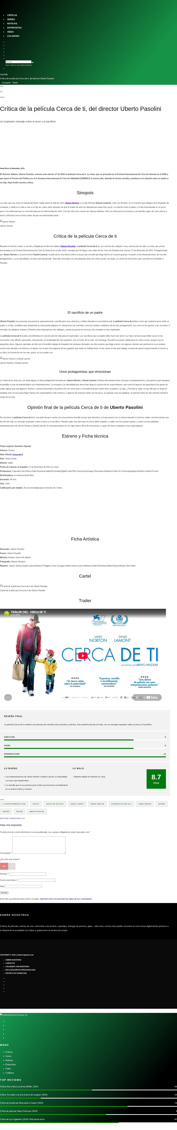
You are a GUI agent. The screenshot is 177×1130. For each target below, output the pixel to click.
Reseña (6, 811)
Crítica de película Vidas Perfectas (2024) (18, 1111)
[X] (8, 45)
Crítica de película (55, 804)
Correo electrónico (9, 880)
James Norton (144, 804)
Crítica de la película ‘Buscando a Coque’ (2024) (21, 1103)
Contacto (10, 963)
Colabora (13, 36)
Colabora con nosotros (17, 967)
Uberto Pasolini (37, 811)
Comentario (6, 853)
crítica (36, 804)
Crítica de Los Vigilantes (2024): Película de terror (22, 1119)
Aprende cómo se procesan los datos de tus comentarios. (66, 899)
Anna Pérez (4, 168)
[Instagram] (8, 49)
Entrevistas (14, 27)
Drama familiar (97, 804)
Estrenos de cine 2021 (121, 804)
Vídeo (10, 32)
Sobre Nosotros (13, 960)
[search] (32, 62)
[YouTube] (8, 52)
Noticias (12, 23)
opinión (161, 804)
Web (2, 886)
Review (19, 811)
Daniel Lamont (77, 804)
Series (11, 19)
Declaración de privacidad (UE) (20, 970)
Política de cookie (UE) (16, 973)
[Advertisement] (85, 146)
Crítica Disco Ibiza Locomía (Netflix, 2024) (19, 1086)
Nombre (4, 874)
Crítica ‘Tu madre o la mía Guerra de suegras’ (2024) (23, 1095)
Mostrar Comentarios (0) (12, 818)
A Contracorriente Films (14, 804)
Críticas (12, 15)
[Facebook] (8, 42)
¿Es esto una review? (10, 859)
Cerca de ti (17, 454)
